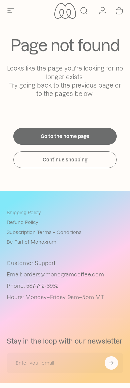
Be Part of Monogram (31, 242)
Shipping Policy (24, 212)
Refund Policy (22, 222)
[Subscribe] (111, 363)
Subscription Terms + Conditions (44, 232)
